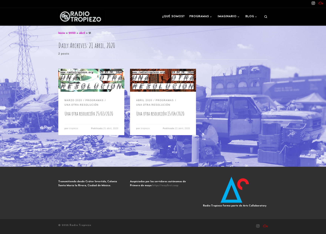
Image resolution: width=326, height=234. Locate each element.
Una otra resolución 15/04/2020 (160, 113)
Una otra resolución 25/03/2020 (89, 113)
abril (82, 33)
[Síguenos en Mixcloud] (320, 3)
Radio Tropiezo (80, 225)
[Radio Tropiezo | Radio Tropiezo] (81, 16)
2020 (72, 33)
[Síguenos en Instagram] (313, 3)
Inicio (61, 33)
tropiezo (73, 128)
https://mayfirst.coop (165, 185)
